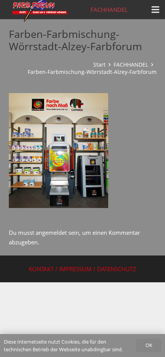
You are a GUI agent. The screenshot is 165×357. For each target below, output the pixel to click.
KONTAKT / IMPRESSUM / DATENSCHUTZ (82, 269)
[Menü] (155, 9)
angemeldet (51, 232)
